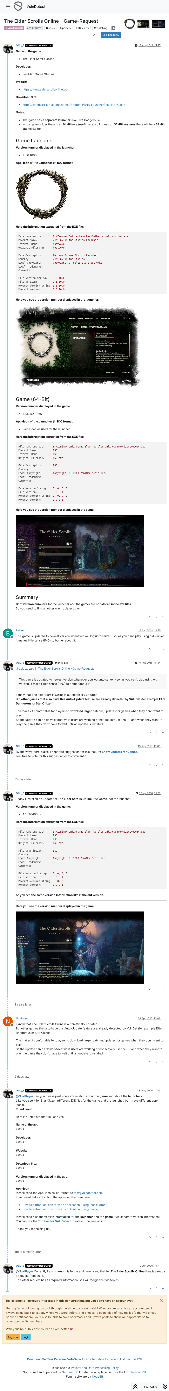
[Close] (161, 1300)
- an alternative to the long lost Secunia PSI (84, 1359)
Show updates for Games (119, 751)
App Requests (15, 28)
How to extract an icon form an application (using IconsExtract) (65, 1205)
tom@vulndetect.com (88, 1193)
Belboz (20, 630)
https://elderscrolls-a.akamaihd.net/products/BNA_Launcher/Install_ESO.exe (73, 104)
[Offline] (9, 48)
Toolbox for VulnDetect (54, 1221)
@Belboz (63, 662)
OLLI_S (20, 45)
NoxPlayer (22, 1018)
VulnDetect (36, 6)
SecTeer (67, 1372)
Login (26, 1337)
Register (13, 1337)
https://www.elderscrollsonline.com (45, 89)
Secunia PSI (138, 1372)
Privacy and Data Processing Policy (95, 1368)
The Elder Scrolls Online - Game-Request (65, 668)
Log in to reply (111, 34)
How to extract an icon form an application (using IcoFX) (60, 1209)
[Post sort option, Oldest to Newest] (93, 35)
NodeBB (97, 1376)
